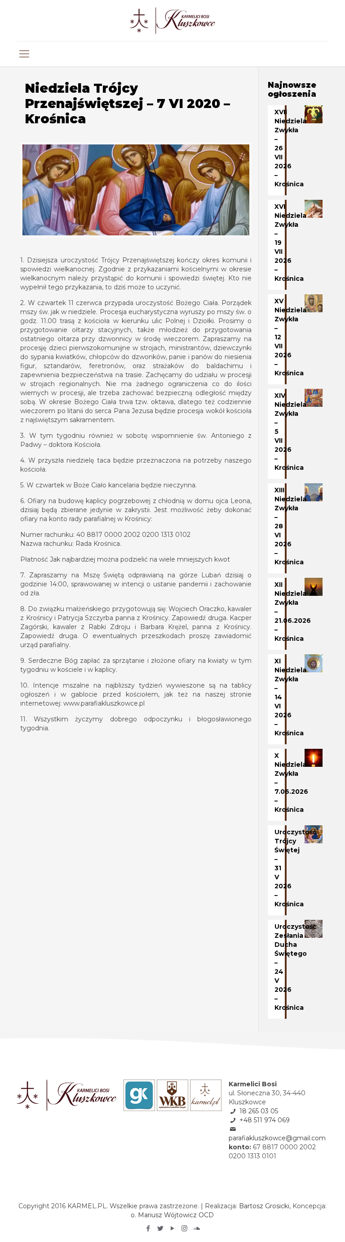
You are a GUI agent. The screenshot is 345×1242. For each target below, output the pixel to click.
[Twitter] (160, 1228)
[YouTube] (172, 1228)
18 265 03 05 (258, 1111)
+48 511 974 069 (264, 1120)
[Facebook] (148, 1228)
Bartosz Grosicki (264, 1206)
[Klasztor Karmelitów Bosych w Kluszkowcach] (173, 20)
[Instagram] (184, 1228)
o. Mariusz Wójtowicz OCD (172, 1215)
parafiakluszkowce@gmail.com (277, 1138)
